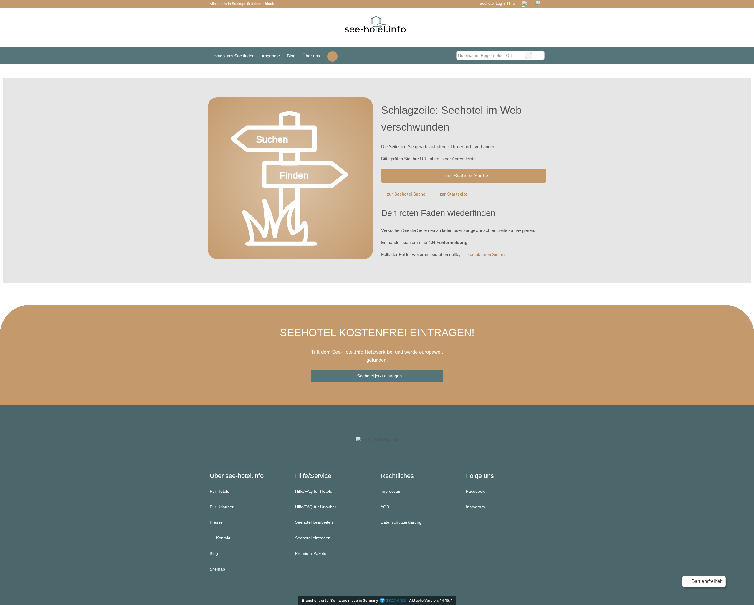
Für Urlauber (222, 507)
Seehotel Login (491, 3)
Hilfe (511, 3)
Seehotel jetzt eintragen (379, 375)
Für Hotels (219, 491)
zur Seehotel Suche (466, 176)
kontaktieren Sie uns (487, 254)
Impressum (391, 491)
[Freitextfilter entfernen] (528, 55)
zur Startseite (453, 194)
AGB (385, 507)
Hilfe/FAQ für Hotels (313, 491)
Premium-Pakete (310, 553)
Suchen (540, 55)
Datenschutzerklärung (401, 522)
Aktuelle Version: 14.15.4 (430, 600)
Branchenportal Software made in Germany (338, 600)
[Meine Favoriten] (332, 55)
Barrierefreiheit (706, 581)
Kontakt (222, 537)
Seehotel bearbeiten (314, 522)
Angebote (271, 55)
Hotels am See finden (233, 55)
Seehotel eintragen (312, 537)
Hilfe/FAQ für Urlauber (315, 507)
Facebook (475, 491)
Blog (291, 55)
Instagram (475, 507)
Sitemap (217, 569)
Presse (216, 522)
